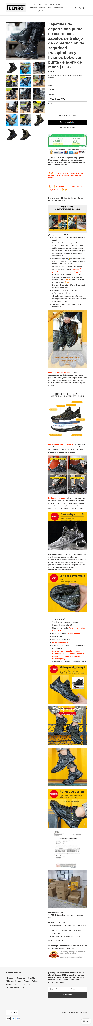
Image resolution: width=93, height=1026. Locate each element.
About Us (9, 978)
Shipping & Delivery (13, 981)
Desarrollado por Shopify (79, 1012)
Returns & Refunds (31, 981)
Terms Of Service (12, 987)
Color (50, 85)
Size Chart (32, 978)
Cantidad (51, 104)
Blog (24, 987)
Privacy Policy (26, 984)
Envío (64, 75)
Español (11, 1012)
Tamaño (51, 95)
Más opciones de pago (67, 127)
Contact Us (21, 978)
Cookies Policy (11, 984)
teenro (69, 1012)
